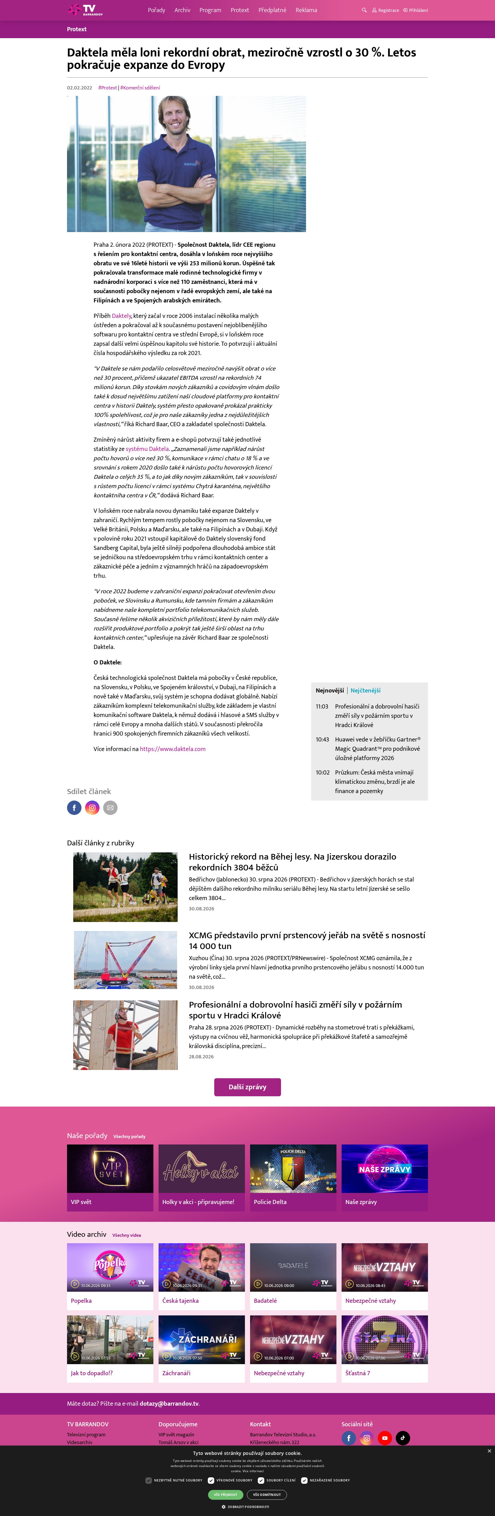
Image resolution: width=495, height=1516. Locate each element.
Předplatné (272, 10)
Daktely (121, 316)
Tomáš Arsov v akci (179, 1442)
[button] (247, 1507)
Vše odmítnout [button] (267, 1495)
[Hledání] (365, 10)
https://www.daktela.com (173, 749)
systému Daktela (147, 449)
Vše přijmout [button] (225, 1495)
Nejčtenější (366, 690)
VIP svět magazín (176, 1435)
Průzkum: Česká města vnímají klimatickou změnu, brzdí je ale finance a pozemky (375, 782)
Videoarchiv (79, 1442)
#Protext (107, 88)
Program (210, 10)
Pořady (156, 10)
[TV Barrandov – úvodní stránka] (85, 10)
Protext (240, 10)
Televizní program (86, 1435)
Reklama (306, 10)
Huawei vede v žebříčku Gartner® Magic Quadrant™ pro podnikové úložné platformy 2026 (378, 749)
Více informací (253, 1471)
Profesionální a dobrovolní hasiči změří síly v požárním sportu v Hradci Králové (377, 716)
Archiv (182, 10)
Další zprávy (248, 1087)
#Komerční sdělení (140, 88)
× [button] (489, 1451)
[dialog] (247, 1481)
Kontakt (260, 1424)
